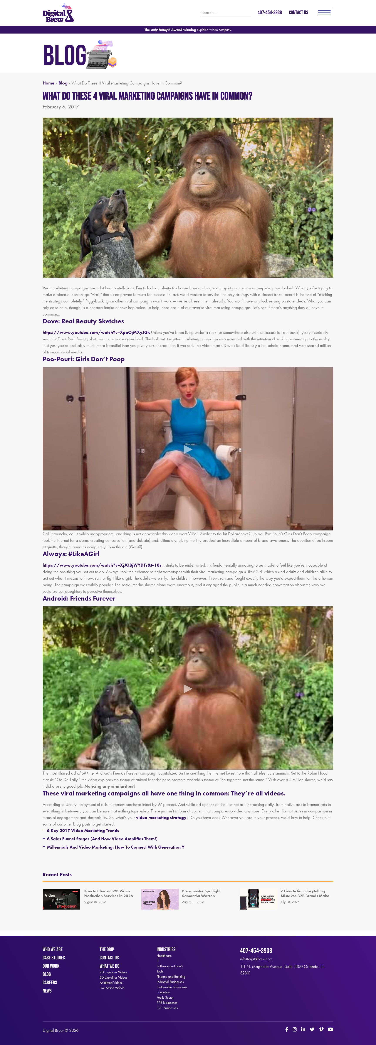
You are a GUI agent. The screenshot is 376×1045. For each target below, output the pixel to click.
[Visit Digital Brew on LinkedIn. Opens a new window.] (303, 1030)
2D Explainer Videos (113, 972)
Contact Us (298, 12)
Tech (160, 971)
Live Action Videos (112, 988)
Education (163, 992)
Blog (63, 83)
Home (48, 83)
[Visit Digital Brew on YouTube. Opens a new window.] (330, 1030)
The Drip (107, 949)
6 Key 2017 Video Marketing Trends (83, 830)
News (47, 991)
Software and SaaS (170, 966)
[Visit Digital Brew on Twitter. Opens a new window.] (312, 1030)
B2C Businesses (167, 1008)
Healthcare (164, 956)
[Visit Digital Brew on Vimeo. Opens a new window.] (321, 1030)
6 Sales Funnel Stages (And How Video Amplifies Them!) (102, 839)
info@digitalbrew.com (256, 959)
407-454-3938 (270, 12)
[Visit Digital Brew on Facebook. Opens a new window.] (286, 1030)
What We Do (109, 966)
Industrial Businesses (170, 982)
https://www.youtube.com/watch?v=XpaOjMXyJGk (96, 332)
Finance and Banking (171, 976)
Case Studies (54, 958)
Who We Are (53, 949)
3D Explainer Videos (113, 977)
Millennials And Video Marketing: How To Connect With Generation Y (116, 847)
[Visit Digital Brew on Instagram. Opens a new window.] (295, 1030)
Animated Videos (111, 983)
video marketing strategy (161, 817)
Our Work (51, 966)
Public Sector (165, 997)
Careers (50, 982)
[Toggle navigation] (324, 13)
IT (158, 961)
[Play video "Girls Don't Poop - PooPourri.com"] (188, 448)
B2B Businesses (167, 1003)
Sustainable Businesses (172, 987)
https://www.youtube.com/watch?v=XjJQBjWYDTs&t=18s (102, 565)
